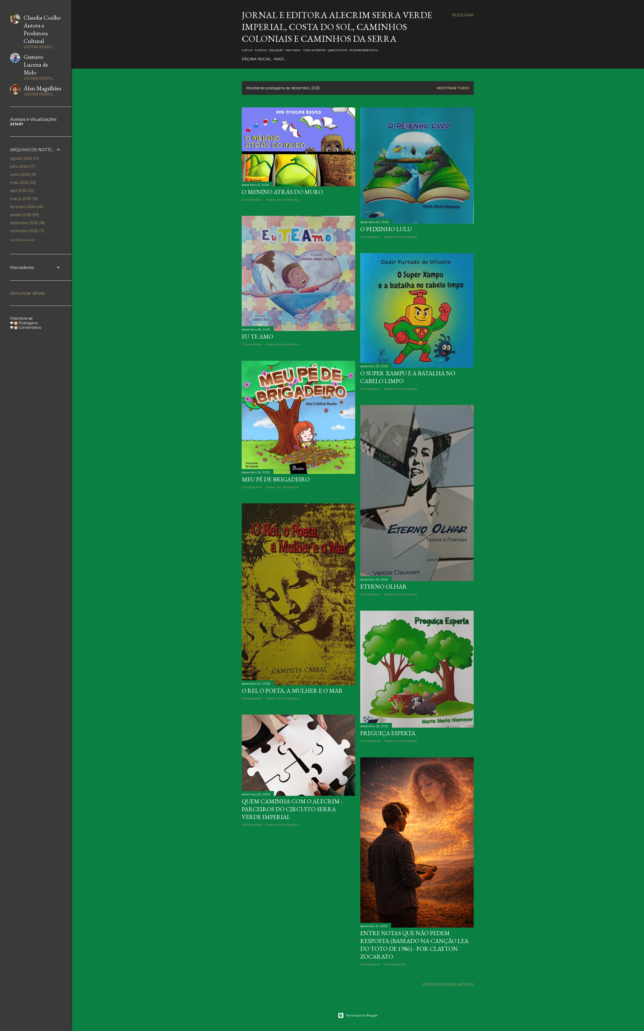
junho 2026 (22, 174)
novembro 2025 (26, 231)
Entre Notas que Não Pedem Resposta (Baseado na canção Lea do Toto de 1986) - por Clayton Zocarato (414, 944)
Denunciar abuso (27, 293)
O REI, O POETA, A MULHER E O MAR (292, 690)
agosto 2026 (24, 158)
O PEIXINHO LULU (386, 229)
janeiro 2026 (24, 215)
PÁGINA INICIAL (256, 59)
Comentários (29, 327)
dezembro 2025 (27, 223)
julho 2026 (22, 166)
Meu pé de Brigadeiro (276, 479)
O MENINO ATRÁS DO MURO (282, 192)
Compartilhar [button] (252, 199)
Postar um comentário (282, 199)
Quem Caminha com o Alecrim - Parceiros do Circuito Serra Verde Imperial (292, 809)
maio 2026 (22, 182)
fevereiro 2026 (26, 206)
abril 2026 (21, 190)
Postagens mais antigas (448, 984)
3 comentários (394, 964)
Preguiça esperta (387, 733)
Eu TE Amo (257, 336)
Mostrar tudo (453, 88)
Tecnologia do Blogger (362, 1015)
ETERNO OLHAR (383, 586)
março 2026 (23, 198)
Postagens (27, 323)
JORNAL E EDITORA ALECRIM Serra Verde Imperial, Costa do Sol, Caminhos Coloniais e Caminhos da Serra (337, 27)
